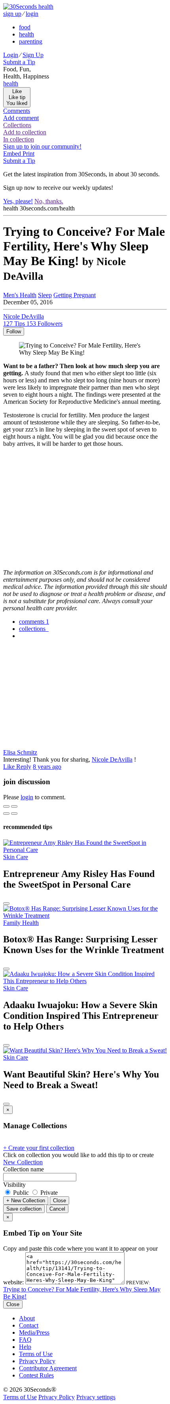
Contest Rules (36, 1375)
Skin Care (15, 857)
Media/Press (34, 1332)
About (27, 1318)
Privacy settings (95, 1397)
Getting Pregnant (74, 295)
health (26, 34)
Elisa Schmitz (20, 752)
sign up (12, 13)
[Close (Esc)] (6, 806)
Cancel (57, 1209)
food (24, 27)
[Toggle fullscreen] (14, 806)
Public (20, 1192)
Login (10, 55)
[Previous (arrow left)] (6, 813)
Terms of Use (36, 1354)
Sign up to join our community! (42, 146)
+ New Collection (25, 1200)
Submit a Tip (19, 62)
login (32, 13)
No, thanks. (48, 201)
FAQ (25, 1339)
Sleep (45, 295)
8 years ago (47, 766)
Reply (23, 766)
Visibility (14, 1184)
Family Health (21, 922)
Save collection (24, 1209)
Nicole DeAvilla (112, 759)
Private (48, 1192)
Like (9, 766)
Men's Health (19, 295)
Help (25, 1346)
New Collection (23, 1162)
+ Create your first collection (38, 1147)
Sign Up (33, 55)
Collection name (23, 1169)
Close (59, 1200)
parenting (30, 41)
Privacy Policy (37, 1361)
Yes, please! (18, 201)
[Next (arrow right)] (14, 813)
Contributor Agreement (48, 1368)
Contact (28, 1325)
